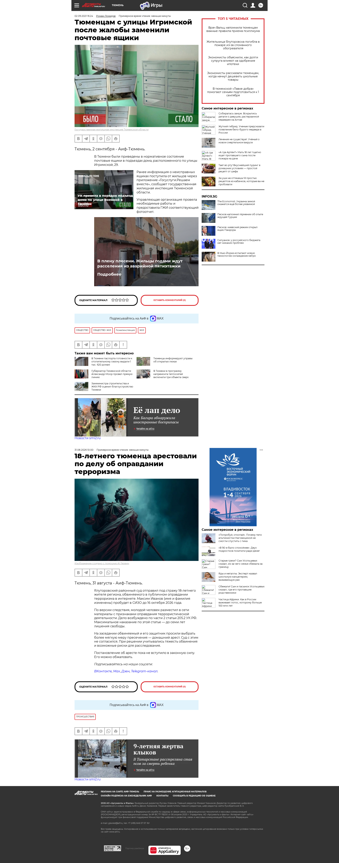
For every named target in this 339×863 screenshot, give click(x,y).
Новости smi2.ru (88, 438)
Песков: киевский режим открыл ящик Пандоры (237, 228)
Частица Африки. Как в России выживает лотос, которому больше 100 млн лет (240, 602)
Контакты (162, 795)
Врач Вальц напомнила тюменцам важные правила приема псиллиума (233, 29)
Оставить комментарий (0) (169, 300)
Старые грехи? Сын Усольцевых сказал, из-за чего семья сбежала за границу (240, 563)
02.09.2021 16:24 (84, 15)
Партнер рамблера (134, 848)
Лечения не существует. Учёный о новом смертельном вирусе (239, 141)
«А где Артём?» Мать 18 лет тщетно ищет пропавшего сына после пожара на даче (240, 155)
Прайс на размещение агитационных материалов (175, 791)
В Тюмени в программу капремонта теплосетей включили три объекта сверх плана (163, 375)
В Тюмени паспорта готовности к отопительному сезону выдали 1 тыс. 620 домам (111, 361)
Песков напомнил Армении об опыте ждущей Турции (240, 215)
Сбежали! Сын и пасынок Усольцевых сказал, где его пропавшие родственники (241, 589)
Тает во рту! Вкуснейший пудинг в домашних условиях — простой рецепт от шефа (239, 168)
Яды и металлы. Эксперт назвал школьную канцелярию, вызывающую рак (238, 576)
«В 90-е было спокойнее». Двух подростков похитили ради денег (239, 549)
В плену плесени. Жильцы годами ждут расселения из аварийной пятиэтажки (140, 263)
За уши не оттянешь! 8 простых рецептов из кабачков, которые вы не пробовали (241, 181)
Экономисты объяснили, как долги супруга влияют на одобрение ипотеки (233, 61)
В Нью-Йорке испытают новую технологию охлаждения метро (236, 254)
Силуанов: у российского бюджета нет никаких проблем (238, 241)
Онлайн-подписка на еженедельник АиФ (126, 795)
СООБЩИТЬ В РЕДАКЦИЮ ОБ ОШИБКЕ (194, 795)
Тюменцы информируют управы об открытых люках (172, 360)
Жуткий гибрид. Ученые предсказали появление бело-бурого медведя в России (241, 129)
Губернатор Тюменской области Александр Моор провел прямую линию (111, 374)
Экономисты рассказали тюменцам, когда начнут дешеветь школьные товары (233, 76)
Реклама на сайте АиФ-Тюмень (120, 791)
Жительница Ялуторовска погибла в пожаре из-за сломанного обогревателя (233, 45)
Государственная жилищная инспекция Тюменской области (112, 129)
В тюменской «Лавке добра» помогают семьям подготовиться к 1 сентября (233, 92)
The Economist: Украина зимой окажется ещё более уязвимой (236, 203)
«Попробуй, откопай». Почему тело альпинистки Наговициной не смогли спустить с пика (240, 538)
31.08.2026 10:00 (84, 449)
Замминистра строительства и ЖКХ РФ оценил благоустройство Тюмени (112, 386)
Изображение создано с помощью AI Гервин (102, 563)
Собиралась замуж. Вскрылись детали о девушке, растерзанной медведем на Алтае (239, 116)
